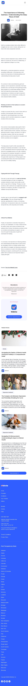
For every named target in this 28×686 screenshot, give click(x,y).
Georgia (3, 576)
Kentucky (3, 592)
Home (2, 490)
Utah (2, 654)
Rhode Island (4, 644)
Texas (2, 652)
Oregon (3, 639)
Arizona (3, 555)
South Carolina (4, 646)
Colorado (3, 563)
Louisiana (3, 594)
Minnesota (3, 607)
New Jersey (4, 623)
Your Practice (4, 498)
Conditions (3, 496)
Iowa (2, 587)
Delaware (3, 568)
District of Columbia (6, 571)
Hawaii (2, 579)
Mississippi (3, 610)
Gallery (3, 501)
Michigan (3, 605)
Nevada (3, 618)
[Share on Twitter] (12, 275)
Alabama (3, 550)
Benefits (3, 506)
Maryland (3, 600)
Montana (3, 615)
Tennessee (3, 649)
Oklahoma (3, 636)
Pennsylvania (4, 641)
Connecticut (4, 566)
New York (3, 628)
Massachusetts (4, 602)
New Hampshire (5, 620)
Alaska (2, 553)
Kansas (3, 589)
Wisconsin (3, 667)
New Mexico (4, 626)
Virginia (3, 659)
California (3, 561)
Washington (4, 662)
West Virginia (4, 665)
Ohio (2, 633)
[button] (14, 316)
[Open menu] (24, 2)
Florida (2, 574)
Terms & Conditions (6, 534)
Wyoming (3, 670)
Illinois (2, 581)
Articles (3, 509)
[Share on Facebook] (9, 275)
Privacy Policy (4, 537)
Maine (2, 597)
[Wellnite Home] (3, 2)
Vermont (3, 657)
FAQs (2, 511)
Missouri (3, 613)
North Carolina (4, 631)
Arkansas (3, 558)
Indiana (3, 584)
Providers (3, 493)
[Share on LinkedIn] (16, 275)
